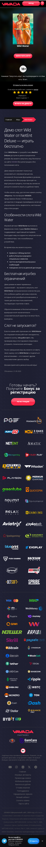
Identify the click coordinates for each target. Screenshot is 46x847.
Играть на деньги (23, 104)
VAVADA (15, 162)
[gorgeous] (30, 92)
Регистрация (23, 401)
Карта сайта (24, 803)
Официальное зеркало (22, 794)
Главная (9, 120)
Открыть (34, 841)
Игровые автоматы (23, 775)
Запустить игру (23, 56)
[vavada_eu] (29, 767)
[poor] (18, 92)
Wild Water (28, 120)
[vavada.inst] (16, 767)
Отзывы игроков (23, 787)
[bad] (14, 92)
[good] (26, 92)
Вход (31, 3)
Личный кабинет (23, 797)
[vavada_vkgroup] (23, 767)
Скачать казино (22, 800)
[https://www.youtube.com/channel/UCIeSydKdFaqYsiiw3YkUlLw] (10, 767)
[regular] (22, 92)
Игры (18, 120)
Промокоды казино (23, 778)
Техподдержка (23, 791)
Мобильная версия (23, 781)
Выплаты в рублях (23, 784)
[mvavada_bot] (36, 767)
